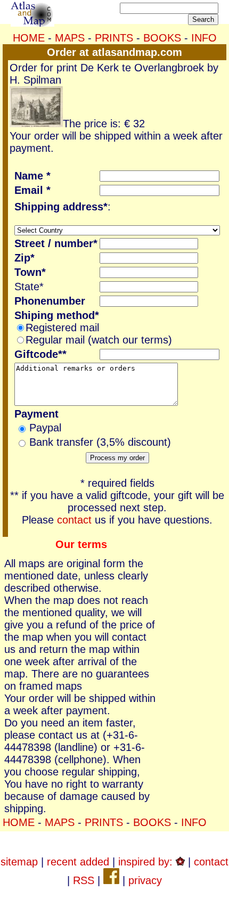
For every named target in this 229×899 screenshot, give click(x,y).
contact (74, 520)
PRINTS (114, 38)
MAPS (70, 38)
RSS (83, 880)
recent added (78, 862)
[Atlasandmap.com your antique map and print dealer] (32, 23)
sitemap (19, 862)
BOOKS (162, 38)
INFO (204, 38)
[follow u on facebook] (111, 880)
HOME (29, 38)
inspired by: (147, 862)
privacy (145, 880)
